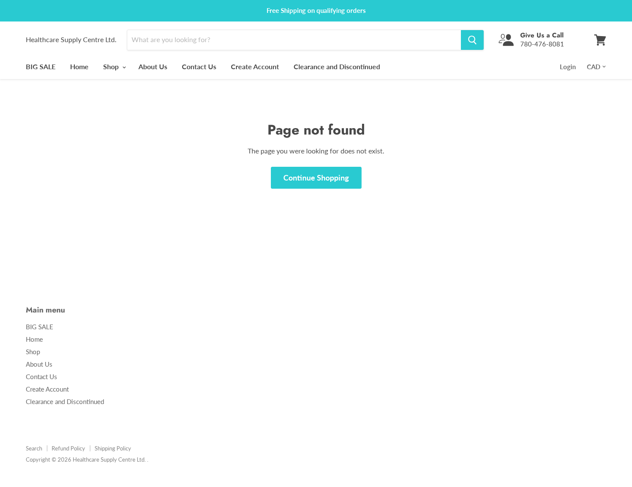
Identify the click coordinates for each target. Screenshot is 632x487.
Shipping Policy (113, 448)
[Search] (472, 40)
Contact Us (199, 66)
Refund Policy (68, 448)
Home (79, 66)
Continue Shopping (316, 177)
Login (568, 66)
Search (34, 448)
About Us (152, 66)
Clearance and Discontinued (337, 66)
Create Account (255, 66)
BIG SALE (40, 66)
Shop (111, 66)
